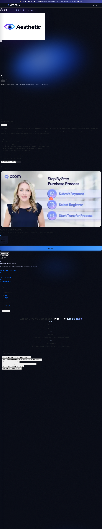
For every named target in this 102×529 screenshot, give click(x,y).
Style (6, 299)
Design (6, 295)
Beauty (6, 297)
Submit (19, 161)
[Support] (93, 5)
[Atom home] (13, 5)
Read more (79, 1)
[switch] (3, 81)
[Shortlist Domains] (96, 5)
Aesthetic (7, 305)
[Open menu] (5, 5)
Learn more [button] (34, 266)
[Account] (90, 5)
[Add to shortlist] (1, 41)
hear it (5, 125)
